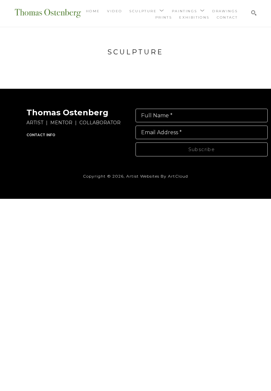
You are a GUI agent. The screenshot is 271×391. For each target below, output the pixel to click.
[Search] (253, 13)
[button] (146, 11)
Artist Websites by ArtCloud (157, 176)
